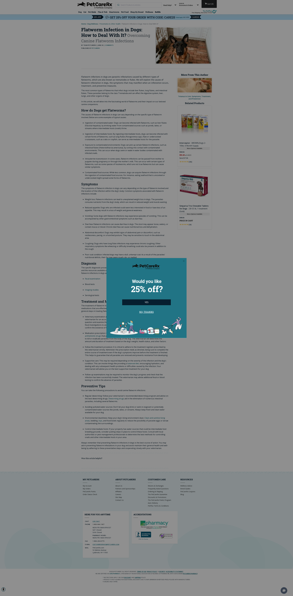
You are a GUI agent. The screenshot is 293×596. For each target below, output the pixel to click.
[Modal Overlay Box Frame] (146, 298)
